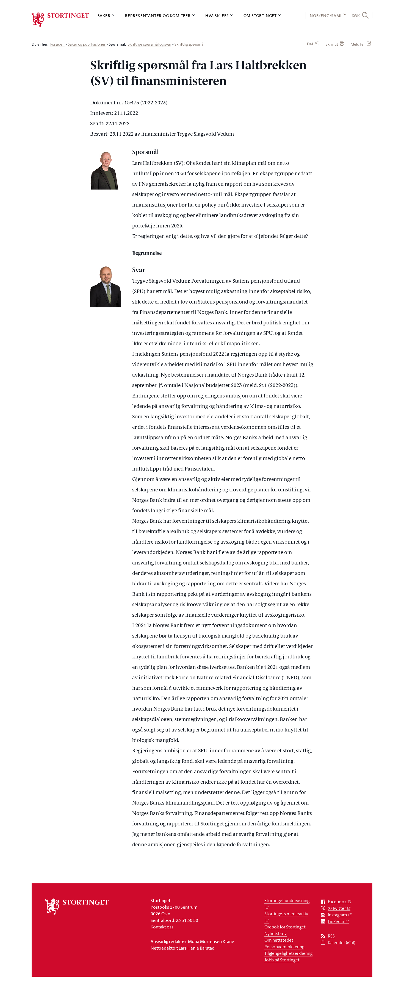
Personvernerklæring (284, 947)
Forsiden (57, 44)
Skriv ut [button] (332, 44)
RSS (331, 936)
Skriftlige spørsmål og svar (149, 44)
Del (310, 44)
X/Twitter (337, 908)
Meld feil (358, 44)
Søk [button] (356, 15)
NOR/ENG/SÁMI (326, 15)
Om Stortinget (260, 15)
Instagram (337, 914)
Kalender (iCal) (341, 942)
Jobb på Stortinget (282, 960)
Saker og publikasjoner (87, 44)
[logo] (60, 19)
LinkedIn (336, 921)
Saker (104, 15)
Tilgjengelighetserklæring (288, 953)
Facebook (337, 901)
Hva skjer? (217, 15)
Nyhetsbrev (275, 933)
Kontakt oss (162, 927)
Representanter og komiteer (158, 15)
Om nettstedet (278, 940)
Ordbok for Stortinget (285, 927)
